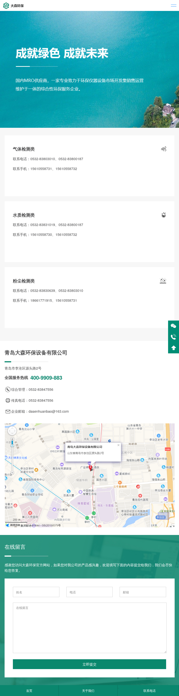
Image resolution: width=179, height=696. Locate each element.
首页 (29, 690)
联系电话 (149, 690)
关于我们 (88, 690)
